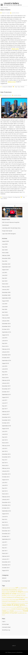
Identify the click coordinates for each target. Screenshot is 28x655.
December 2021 (6, 264)
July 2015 (4, 448)
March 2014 (5, 465)
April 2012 (5, 522)
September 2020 (6, 298)
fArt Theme (8, 652)
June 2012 (5, 516)
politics (19, 607)
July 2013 (4, 482)
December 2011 (6, 530)
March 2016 (5, 442)
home (11, 599)
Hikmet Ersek (15, 48)
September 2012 (6, 510)
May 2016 (4, 437)
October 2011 (5, 536)
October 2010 (5, 567)
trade (12, 611)
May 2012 (4, 519)
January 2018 (5, 383)
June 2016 (5, 434)
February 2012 (6, 527)
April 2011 (5, 550)
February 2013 (6, 496)
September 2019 (6, 332)
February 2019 (6, 349)
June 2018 (5, 369)
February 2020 (6, 317)
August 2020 (5, 300)
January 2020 (5, 320)
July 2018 (4, 366)
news (4, 605)
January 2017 (5, 414)
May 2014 (4, 459)
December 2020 (6, 292)
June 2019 (5, 340)
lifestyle (4, 603)
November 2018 (6, 354)
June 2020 (5, 306)
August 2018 (5, 363)
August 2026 (5, 241)
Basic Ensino (5, 10)
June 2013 (5, 485)
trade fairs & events (18, 611)
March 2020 (5, 315)
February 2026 (6, 255)
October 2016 (5, 422)
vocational (21, 613)
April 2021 (5, 281)
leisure (26, 601)
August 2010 (5, 570)
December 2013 (6, 474)
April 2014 (5, 462)
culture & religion (16, 592)
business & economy (9, 590)
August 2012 (5, 513)
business (24, 588)
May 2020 (4, 309)
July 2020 (4, 303)
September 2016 (6, 425)
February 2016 (6, 445)
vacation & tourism (10, 613)
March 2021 (5, 283)
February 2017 (6, 411)
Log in (3, 621)
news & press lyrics (15, 605)
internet (22, 599)
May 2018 (4, 371)
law (18, 601)
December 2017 (6, 386)
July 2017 (4, 400)
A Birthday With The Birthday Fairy (11, 228)
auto (20, 587)
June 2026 (5, 244)
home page (16, 599)
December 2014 (6, 454)
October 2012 (5, 508)
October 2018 (5, 357)
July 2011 (4, 542)
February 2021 (6, 286)
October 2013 (5, 476)
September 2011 (6, 539)
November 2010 (6, 564)
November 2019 (6, 326)
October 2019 (5, 329)
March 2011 (5, 553)
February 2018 (6, 380)
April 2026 (5, 249)
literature (9, 603)
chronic (22, 86)
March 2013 (5, 493)
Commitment (5, 225)
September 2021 (6, 266)
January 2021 (5, 289)
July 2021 (4, 272)
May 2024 (4, 261)
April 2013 (5, 491)
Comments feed (6, 627)
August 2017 (5, 397)
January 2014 (5, 471)
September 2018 (6, 360)
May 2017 (4, 405)
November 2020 (6, 295)
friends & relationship (11, 595)
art (17, 588)
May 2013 (4, 488)
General (10, 86)
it (16, 601)
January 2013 (5, 499)
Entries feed (5, 624)
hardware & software (13, 597)
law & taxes (21, 601)
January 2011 (5, 559)
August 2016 (5, 428)
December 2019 (6, 323)
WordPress (19, 652)
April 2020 (5, 312)
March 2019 (5, 346)
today (8, 611)
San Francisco (6, 92)
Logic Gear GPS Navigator (9, 233)
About (14, 645)
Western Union (12, 81)
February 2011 (6, 556)
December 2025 (6, 258)
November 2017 (6, 388)
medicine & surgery (21, 603)
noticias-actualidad (12, 607)
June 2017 (5, 403)
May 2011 (4, 547)
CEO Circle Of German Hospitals (10, 222)
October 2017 (5, 391)
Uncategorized (16, 197)
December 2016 (6, 417)
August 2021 (5, 269)
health (22, 597)
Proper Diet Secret (7, 230)
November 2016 (6, 420)
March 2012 (5, 525)
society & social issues (18, 609)
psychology (25, 607)
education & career (9, 593)
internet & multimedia (9, 601)
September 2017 (6, 394)
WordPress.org (6, 630)
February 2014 (6, 468)
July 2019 (4, 337)
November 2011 (6, 533)
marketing (14, 603)
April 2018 (5, 374)
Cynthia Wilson (15, 12)
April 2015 (5, 451)
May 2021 (4, 278)
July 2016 (4, 431)
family (18, 593)
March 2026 (5, 252)
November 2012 (6, 505)
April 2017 (5, 408)
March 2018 (5, 377)
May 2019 (4, 343)
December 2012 (6, 502)
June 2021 (5, 275)
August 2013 (5, 479)
